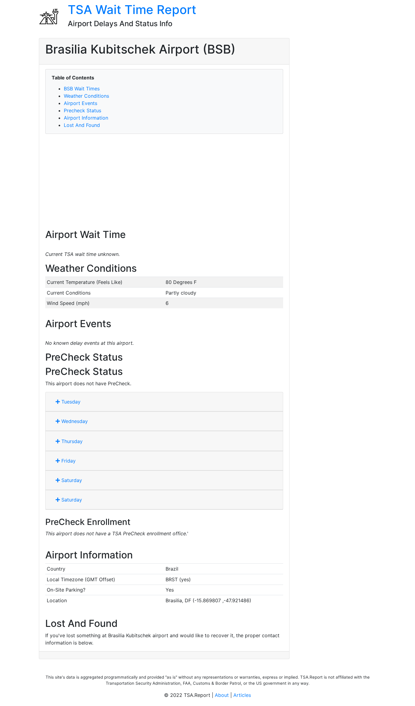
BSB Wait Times (82, 89)
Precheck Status (82, 110)
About (222, 695)
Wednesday (74, 421)
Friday (68, 461)
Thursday (71, 441)
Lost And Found (82, 125)
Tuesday (70, 402)
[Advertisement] (164, 181)
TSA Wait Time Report (132, 9)
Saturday (71, 480)
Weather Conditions (86, 96)
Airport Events (80, 103)
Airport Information (86, 118)
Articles (242, 695)
